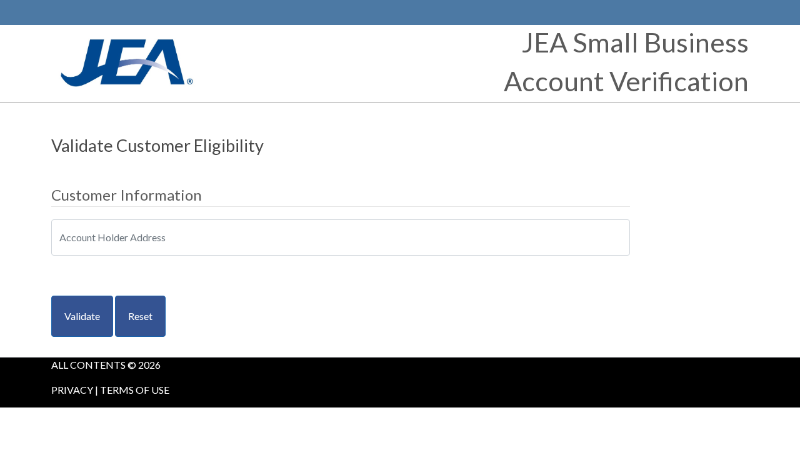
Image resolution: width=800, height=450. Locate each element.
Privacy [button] (72, 390)
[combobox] (340, 237)
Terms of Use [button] (134, 390)
